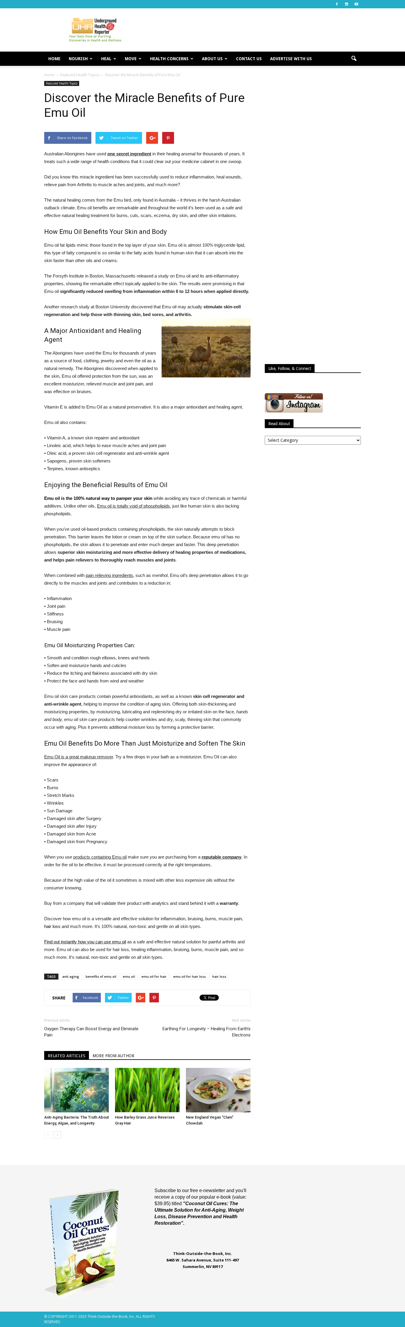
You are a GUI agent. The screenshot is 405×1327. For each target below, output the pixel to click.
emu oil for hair (154, 976)
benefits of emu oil (101, 976)
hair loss (52, 926)
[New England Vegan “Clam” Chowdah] (218, 1090)
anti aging (70, 976)
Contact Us (249, 58)
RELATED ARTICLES (66, 1055)
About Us (212, 58)
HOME (54, 58)
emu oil (129, 976)
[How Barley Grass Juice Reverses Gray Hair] (147, 1090)
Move (131, 58)
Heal (106, 58)
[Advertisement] (253, 30)
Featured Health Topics (61, 83)
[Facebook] (336, 4)
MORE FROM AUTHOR (113, 1055)
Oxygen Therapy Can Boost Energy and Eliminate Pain (91, 1032)
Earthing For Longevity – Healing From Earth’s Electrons (206, 1032)
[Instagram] (346, 4)
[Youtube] (356, 4)
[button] (354, 59)
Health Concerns (169, 58)
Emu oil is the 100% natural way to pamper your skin (98, 498)
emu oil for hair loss (189, 976)
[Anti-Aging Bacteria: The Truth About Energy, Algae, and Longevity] (76, 1090)
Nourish (78, 58)
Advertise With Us (291, 58)
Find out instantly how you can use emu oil (85, 941)
